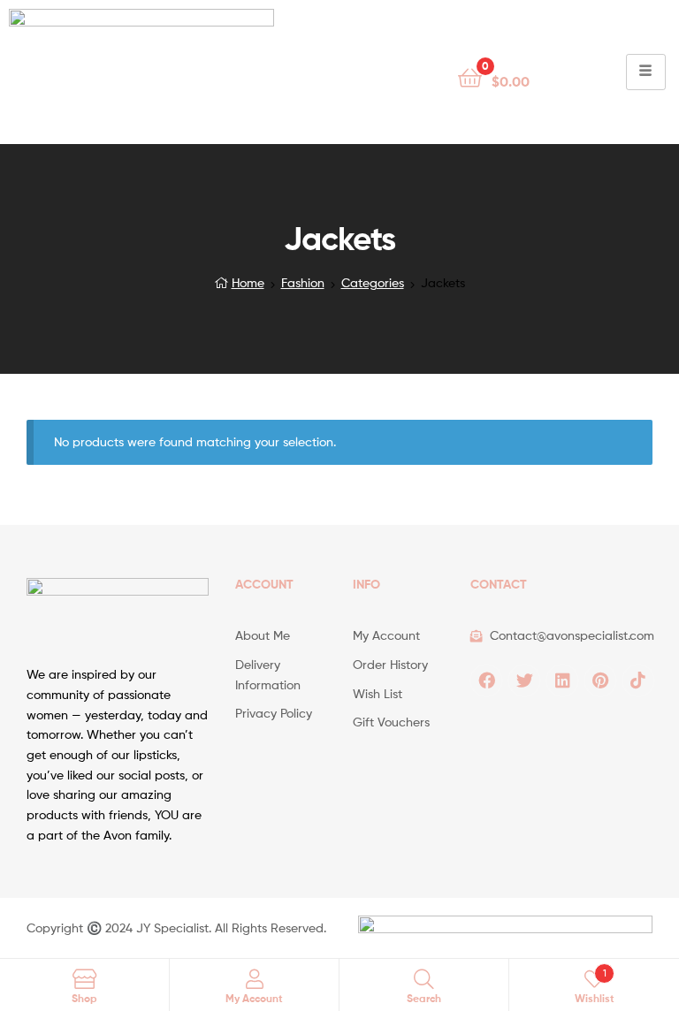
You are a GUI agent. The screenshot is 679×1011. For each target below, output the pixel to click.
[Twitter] (524, 680)
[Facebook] (486, 680)
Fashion (302, 282)
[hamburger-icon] (646, 72)
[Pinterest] (600, 680)
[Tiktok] (638, 680)
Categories (372, 282)
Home (248, 282)
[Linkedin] (562, 680)
